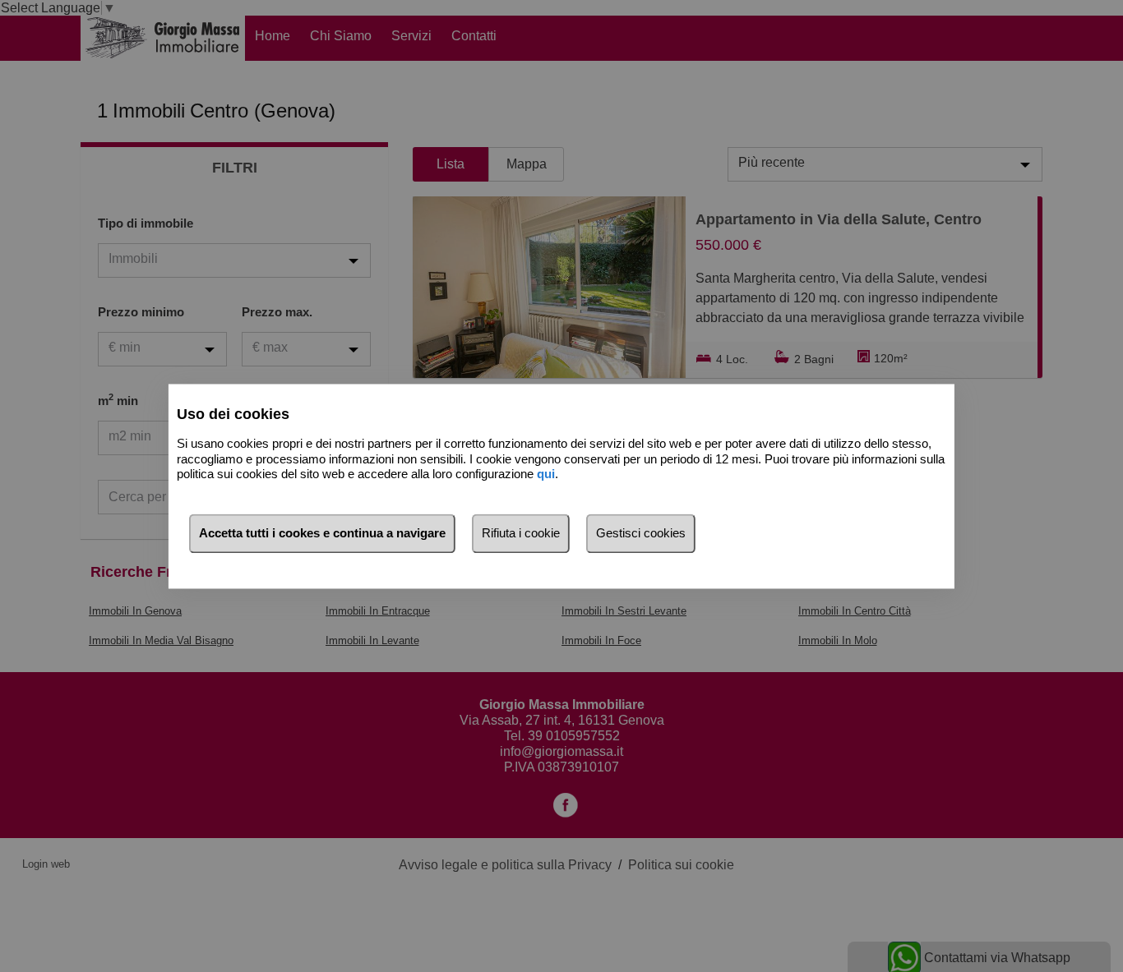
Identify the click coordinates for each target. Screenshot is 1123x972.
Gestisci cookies (641, 533)
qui (546, 474)
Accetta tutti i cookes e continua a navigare (322, 533)
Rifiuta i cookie (521, 533)
